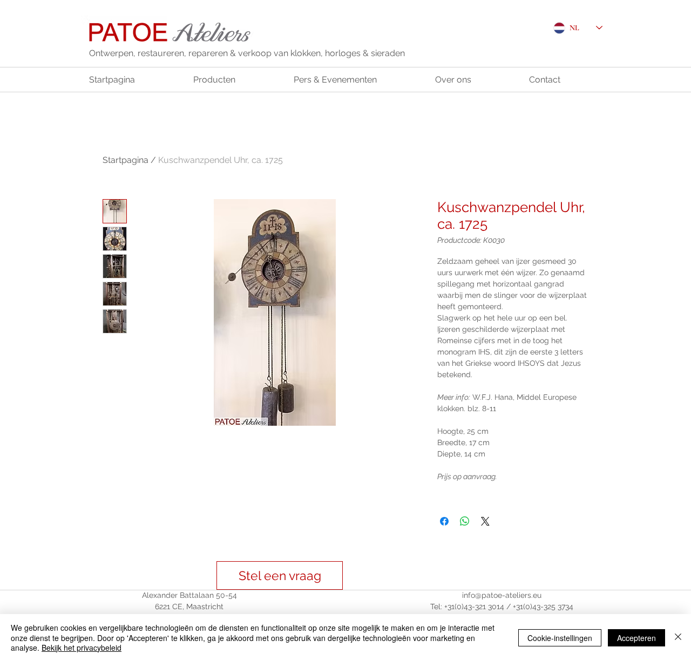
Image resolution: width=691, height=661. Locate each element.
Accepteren (636, 637)
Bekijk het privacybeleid (81, 647)
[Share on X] (485, 521)
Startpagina (125, 160)
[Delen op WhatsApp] (464, 521)
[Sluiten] (678, 637)
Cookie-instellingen (559, 637)
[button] (279, 575)
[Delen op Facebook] (444, 521)
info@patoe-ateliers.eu (501, 595)
